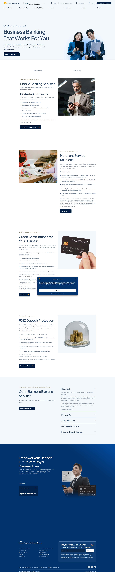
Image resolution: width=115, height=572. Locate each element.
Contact (99, 8)
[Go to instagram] (92, 567)
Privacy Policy (61, 293)
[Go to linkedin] (95, 567)
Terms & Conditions (23, 552)
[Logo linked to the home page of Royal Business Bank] (12, 3)
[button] (75, 279)
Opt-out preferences (54, 293)
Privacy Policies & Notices (24, 548)
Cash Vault (65, 388)
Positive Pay (66, 414)
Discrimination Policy (43, 550)
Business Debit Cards (70, 426)
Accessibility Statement (44, 554)
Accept (57, 290)
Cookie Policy (22, 556)
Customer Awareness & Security (46, 548)
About (51, 8)
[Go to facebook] (89, 567)
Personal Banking (8, 8)
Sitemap (21, 554)
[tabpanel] (57, 103)
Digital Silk (94, 571)
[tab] (38, 70)
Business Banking (23, 8)
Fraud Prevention (42, 552)
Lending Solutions (39, 8)
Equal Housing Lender (54, 567)
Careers (83, 8)
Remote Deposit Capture (72, 432)
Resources (68, 8)
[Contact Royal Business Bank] (28, 491)
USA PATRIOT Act (22, 550)
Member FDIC (43, 567)
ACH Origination (68, 420)
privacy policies (88, 557)
